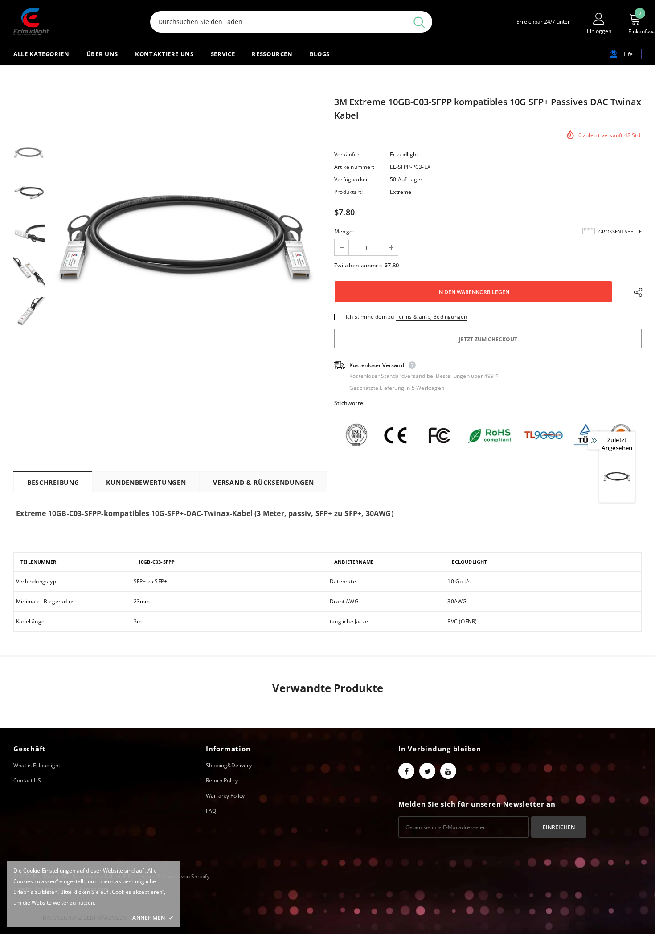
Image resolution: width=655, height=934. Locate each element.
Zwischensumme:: (358, 265)
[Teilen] (636, 292)
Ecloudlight (404, 154)
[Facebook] (406, 771)
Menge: (344, 231)
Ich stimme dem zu (370, 316)
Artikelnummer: (354, 167)
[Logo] (75, 21)
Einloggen (599, 31)
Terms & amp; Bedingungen (431, 316)
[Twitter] (427, 771)
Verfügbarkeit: (352, 179)
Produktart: (348, 192)
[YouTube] (448, 771)
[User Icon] (599, 18)
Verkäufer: (347, 154)
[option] (187, 232)
